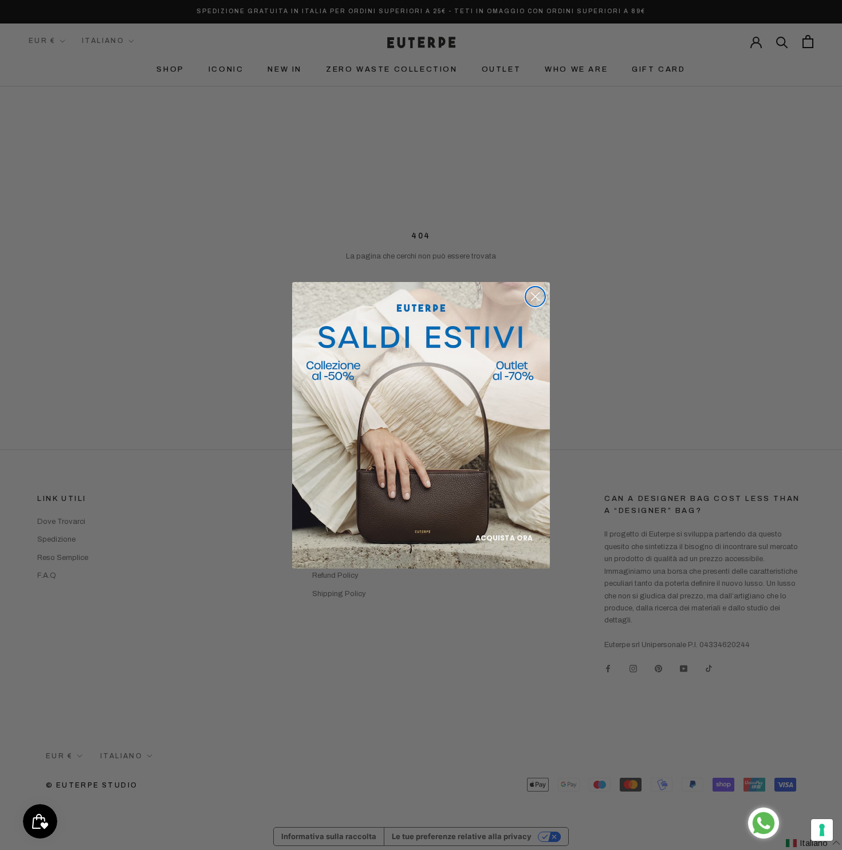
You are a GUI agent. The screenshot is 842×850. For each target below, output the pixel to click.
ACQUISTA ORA (504, 538)
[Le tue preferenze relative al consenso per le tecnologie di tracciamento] (822, 830)
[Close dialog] (535, 297)
